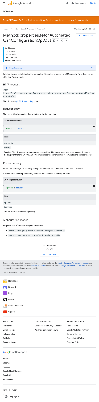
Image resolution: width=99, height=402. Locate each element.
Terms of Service (74, 334)
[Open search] (67, 3)
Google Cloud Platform (12, 371)
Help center (7, 326)
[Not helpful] (94, 29)
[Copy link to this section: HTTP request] (22, 84)
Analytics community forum (46, 330)
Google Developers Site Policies (73, 266)
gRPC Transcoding (24, 101)
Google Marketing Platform (78, 330)
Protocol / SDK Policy (75, 338)
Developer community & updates (48, 326)
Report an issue (9, 342)
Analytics (28, 3)
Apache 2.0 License (38, 266)
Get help (6, 338)
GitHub (48, 20)
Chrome (6, 363)
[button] (49, 67)
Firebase (6, 367)
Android (6, 359)
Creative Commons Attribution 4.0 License (73, 263)
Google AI (7, 375)
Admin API (9, 11)
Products (14, 29)
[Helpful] (90, 29)
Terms (5, 390)
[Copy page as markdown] (62, 40)
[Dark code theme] (94, 126)
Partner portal (72, 326)
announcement (68, 20)
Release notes (9, 334)
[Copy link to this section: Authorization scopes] (30, 220)
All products (8, 379)
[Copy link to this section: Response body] (24, 163)
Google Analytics (27, 29)
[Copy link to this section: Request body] (22, 109)
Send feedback (86, 36)
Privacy (14, 390)
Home (5, 29)
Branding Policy (73, 342)
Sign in (93, 3)
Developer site (9, 330)
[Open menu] (4, 3)
